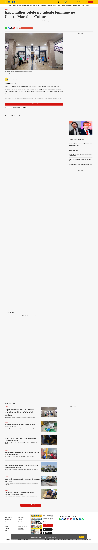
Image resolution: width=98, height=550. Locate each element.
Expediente (64, 539)
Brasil (54, 5)
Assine (90, 2)
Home (10, 5)
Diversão (32, 5)
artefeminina (16, 107)
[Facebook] (62, 519)
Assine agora (47, 525)
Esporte (38, 5)
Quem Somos (78, 539)
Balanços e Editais (22, 524)
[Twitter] (65, 519)
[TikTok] (77, 519)
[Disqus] (34, 335)
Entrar (61, 1)
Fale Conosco (71, 539)
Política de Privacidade (21, 529)
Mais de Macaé (31, 505)
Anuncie (47, 539)
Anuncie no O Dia (74, 1)
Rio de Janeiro (25, 5)
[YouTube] (71, 519)
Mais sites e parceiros (23, 521)
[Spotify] (82, 519)
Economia (49, 5)
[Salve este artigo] (14, 28)
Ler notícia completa (34, 104)
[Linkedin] (80, 519)
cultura (7, 107)
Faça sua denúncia (83, 1)
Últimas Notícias (17, 5)
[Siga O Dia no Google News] (26, 28)
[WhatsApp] (60, 519)
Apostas (75, 5)
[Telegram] (74, 519)
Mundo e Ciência (61, 5)
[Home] (12, 3)
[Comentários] (17, 28)
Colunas (43, 5)
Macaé (7, 9)
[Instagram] (68, 519)
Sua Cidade (68, 5)
